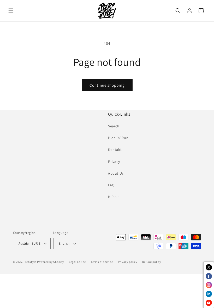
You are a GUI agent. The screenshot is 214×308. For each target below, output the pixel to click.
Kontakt (115, 149)
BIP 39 (113, 196)
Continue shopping (107, 85)
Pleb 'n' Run (118, 137)
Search (114, 126)
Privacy (114, 161)
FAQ (111, 185)
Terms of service (102, 262)
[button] (11, 10)
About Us (116, 173)
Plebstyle (30, 262)
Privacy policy (127, 262)
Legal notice (77, 262)
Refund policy (151, 262)
